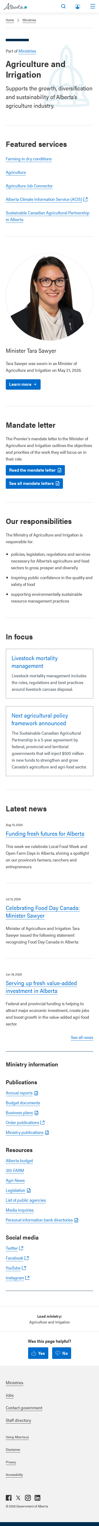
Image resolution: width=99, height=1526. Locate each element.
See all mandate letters (31, 483)
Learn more (20, 384)
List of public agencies (26, 1200)
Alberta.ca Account (78, 5)
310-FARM (15, 1170)
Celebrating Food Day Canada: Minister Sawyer (43, 911)
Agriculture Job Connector (29, 186)
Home (10, 19)
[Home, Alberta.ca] (15, 6)
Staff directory (18, 1420)
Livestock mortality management (35, 662)
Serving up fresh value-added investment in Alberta (41, 987)
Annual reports (19, 1093)
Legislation (15, 1190)
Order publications (22, 1122)
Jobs (10, 1395)
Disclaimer (13, 1449)
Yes (41, 1353)
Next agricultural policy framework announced (40, 719)
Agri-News (15, 1180)
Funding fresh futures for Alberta (45, 833)
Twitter (12, 1248)
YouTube (13, 1268)
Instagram (15, 1278)
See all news (82, 1037)
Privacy (11, 1461)
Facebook (14, 1258)
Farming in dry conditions (29, 159)
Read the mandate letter (32, 470)
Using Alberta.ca (17, 1436)
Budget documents (23, 1102)
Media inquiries (20, 1210)
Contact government (24, 1407)
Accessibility (14, 1474)
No (65, 1353)
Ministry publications (24, 1132)
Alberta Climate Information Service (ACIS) (44, 199)
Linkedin (37, 1498)
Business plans (19, 1112)
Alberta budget (19, 1160)
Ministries (29, 19)
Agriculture (16, 172)
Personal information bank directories (39, 1220)
